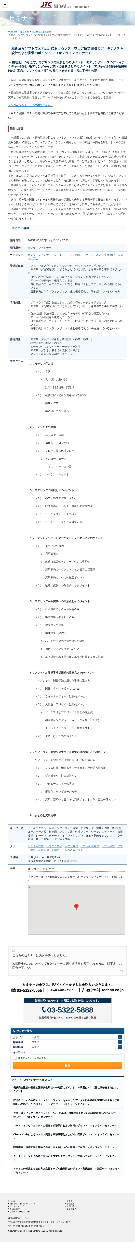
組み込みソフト (74, 850)
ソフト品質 (108, 846)
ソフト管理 (71, 846)
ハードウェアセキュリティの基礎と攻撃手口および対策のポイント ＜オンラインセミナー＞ (65, 1125)
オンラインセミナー (40, 254)
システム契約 (54, 846)
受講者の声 (15, 1209)
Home (12, 1201)
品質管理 (43, 850)
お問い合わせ (73, 1206)
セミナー (71, 1201)
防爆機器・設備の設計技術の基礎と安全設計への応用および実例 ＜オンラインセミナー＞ (64, 1147)
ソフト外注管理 (90, 846)
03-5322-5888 (70, 1010)
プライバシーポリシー (20, 1211)
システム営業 (36, 846)
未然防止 (57, 850)
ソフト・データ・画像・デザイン (74, 254)
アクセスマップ (17, 1206)
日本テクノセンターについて (23, 1204)
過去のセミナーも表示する (32, 1058)
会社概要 (71, 1204)
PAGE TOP (128, 1202)
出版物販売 (72, 1209)
